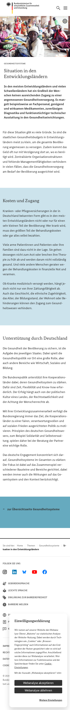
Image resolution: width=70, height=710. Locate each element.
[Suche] (58, 8)
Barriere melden (18, 604)
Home (20, 545)
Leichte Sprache (18, 590)
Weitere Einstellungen (50, 700)
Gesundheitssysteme (49, 545)
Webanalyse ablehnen (38, 690)
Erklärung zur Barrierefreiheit (27, 597)
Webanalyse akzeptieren (38, 683)
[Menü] (65, 8)
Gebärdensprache (19, 583)
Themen (31, 545)
